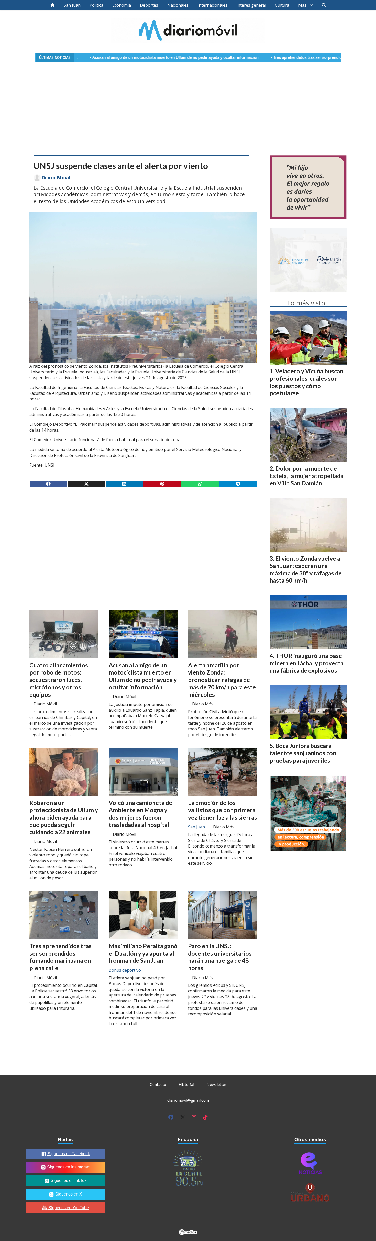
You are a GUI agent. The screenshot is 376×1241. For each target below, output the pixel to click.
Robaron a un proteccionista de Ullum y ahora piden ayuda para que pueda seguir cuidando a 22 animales (63, 817)
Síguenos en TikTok (68, 1180)
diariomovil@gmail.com (188, 1100)
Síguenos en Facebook (68, 1154)
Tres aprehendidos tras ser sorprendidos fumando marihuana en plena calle (292, 57)
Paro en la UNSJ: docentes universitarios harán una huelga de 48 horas (220, 956)
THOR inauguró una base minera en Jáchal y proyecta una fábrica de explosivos (307, 663)
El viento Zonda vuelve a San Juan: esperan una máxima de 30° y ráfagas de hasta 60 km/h (306, 569)
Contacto (158, 1084)
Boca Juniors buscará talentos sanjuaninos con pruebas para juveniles (303, 753)
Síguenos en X (68, 1194)
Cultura (282, 5)
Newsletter (216, 1084)
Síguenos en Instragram (68, 1167)
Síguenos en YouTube (68, 1207)
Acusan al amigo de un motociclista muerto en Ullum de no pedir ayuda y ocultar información (127, 57)
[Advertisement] (188, 102)
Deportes (149, 5)
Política (96, 5)
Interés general (251, 5)
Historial (186, 1084)
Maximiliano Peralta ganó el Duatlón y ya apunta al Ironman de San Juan (143, 953)
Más (302, 5)
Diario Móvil (55, 177)
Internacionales (212, 5)
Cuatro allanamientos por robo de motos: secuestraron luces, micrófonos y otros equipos (58, 680)
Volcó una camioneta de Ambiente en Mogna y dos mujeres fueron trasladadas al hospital (140, 813)
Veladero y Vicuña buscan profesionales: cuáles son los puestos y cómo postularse (306, 382)
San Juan (72, 5)
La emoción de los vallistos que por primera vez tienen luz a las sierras (222, 810)
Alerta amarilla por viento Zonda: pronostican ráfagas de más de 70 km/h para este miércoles (222, 680)
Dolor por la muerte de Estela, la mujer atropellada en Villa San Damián (307, 476)
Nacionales (178, 5)
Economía (121, 5)
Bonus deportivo (125, 970)
